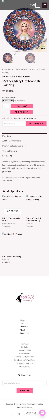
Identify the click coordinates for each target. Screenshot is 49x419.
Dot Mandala (20, 69)
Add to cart (21, 112)
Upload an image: (8, 97)
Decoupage (6, 76)
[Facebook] (13, 414)
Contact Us (24, 333)
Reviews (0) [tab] (7, 156)
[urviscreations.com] (7, 5)
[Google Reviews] (36, 414)
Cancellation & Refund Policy (24, 360)
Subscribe (24, 390)
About (22, 330)
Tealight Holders (24, 350)
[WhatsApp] (24, 414)
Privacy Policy (24, 366)
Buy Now (22, 106)
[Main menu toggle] (44, 5)
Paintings (11, 69)
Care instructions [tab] (9, 151)
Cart (22, 323)
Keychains (24, 347)
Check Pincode (36, 124)
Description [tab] (7, 136)
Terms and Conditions (24, 363)
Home (4, 69)
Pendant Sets (24, 354)
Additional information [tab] (11, 141)
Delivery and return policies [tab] (13, 146)
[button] (43, 30)
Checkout (24, 327)
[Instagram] (19, 414)
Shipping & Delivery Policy (24, 357)
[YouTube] (30, 414)
